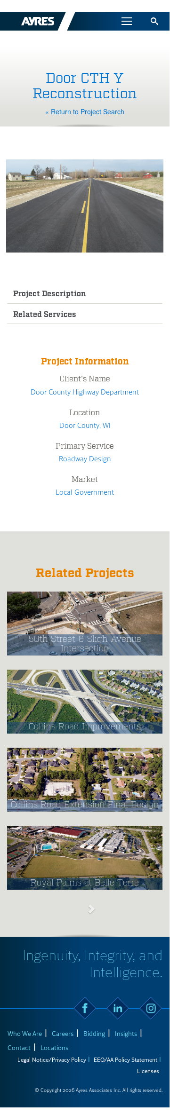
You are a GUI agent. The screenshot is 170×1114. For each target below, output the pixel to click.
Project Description (49, 294)
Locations (54, 1047)
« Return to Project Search (84, 111)
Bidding (94, 1033)
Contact (19, 1047)
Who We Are (25, 1033)
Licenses (148, 1070)
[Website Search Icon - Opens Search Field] (154, 21)
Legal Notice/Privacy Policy (51, 1059)
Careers (62, 1033)
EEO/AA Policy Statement (125, 1059)
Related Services (44, 315)
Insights (126, 1033)
